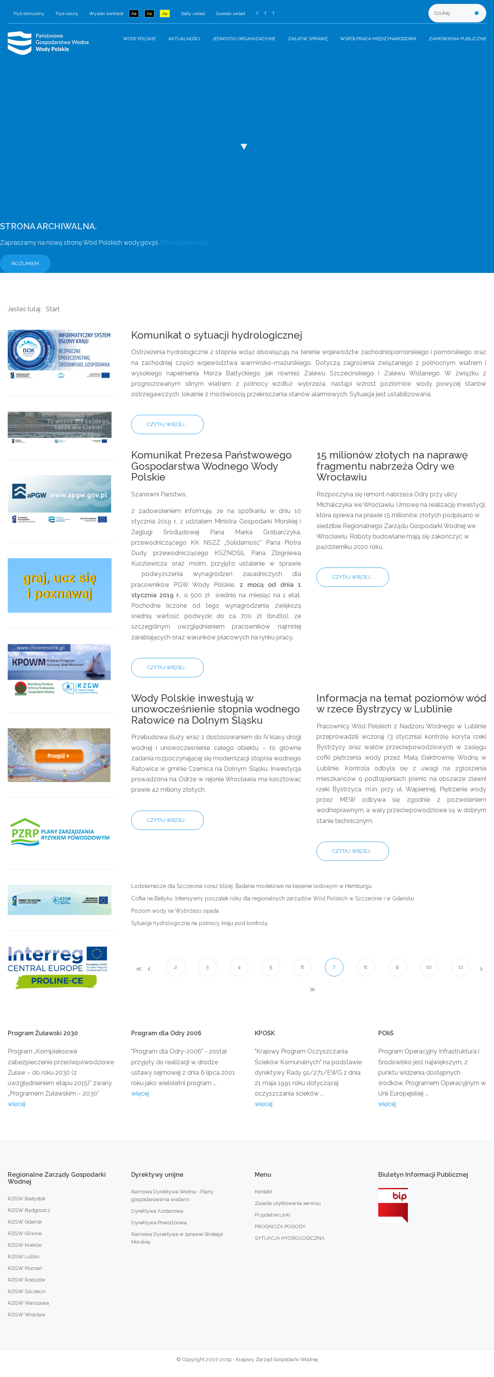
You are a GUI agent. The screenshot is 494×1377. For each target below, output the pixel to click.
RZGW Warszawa (28, 1303)
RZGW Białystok (27, 1198)
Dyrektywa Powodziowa (159, 1222)
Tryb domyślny (28, 13)
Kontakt (263, 1192)
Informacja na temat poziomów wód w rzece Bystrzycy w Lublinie (401, 703)
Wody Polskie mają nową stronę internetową (66, 97)
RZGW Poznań (25, 1268)
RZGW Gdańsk (25, 1222)
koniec (312, 989)
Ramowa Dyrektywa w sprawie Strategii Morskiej (177, 1238)
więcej (16, 1104)
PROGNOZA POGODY (280, 1226)
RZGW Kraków (25, 1245)
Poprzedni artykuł (148, 969)
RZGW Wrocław (27, 1314)
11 (460, 967)
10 (429, 967)
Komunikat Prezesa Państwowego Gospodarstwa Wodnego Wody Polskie (211, 466)
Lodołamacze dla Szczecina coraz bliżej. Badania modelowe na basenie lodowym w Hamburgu (251, 886)
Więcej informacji (184, 242)
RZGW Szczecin (27, 1291)
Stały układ (193, 13)
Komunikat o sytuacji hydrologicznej (216, 335)
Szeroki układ (230, 13)
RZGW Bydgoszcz (29, 1210)
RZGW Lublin (23, 1256)
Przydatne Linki (272, 1215)
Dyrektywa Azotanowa (157, 1211)
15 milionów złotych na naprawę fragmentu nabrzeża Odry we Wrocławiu (392, 466)
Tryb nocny (66, 13)
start (138, 969)
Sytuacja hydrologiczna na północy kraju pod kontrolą (199, 923)
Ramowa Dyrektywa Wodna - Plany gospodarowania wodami (172, 1195)
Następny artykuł (480, 969)
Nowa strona (38, 140)
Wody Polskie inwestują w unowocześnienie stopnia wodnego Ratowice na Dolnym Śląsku (215, 709)
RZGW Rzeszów (27, 1280)
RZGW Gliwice (25, 1233)
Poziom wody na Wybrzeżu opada (175, 911)
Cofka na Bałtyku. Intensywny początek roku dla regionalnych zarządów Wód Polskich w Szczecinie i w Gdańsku (272, 898)
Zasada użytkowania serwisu (288, 1203)
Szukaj (477, 13)
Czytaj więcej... (167, 424)
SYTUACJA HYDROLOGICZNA (290, 1238)
